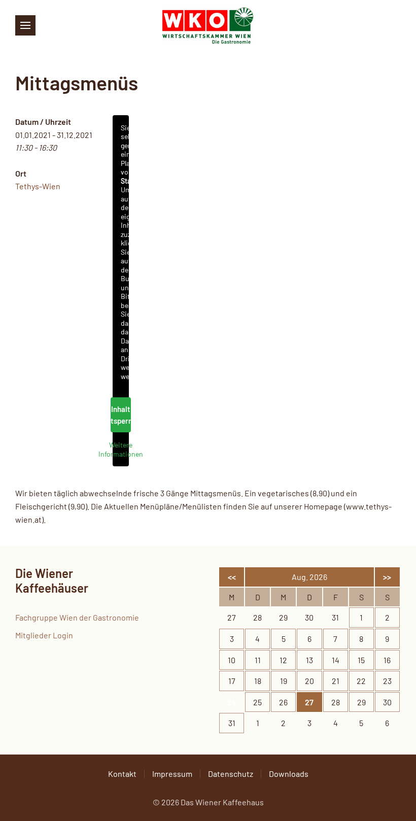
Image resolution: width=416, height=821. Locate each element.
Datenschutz (230, 773)
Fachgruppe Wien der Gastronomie (77, 617)
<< (232, 576)
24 (231, 702)
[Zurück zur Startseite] (208, 25)
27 (309, 702)
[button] (25, 25)
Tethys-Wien (37, 186)
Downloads (288, 773)
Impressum (172, 773)
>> (387, 576)
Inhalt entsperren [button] (121, 414)
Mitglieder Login (44, 635)
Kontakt (122, 773)
